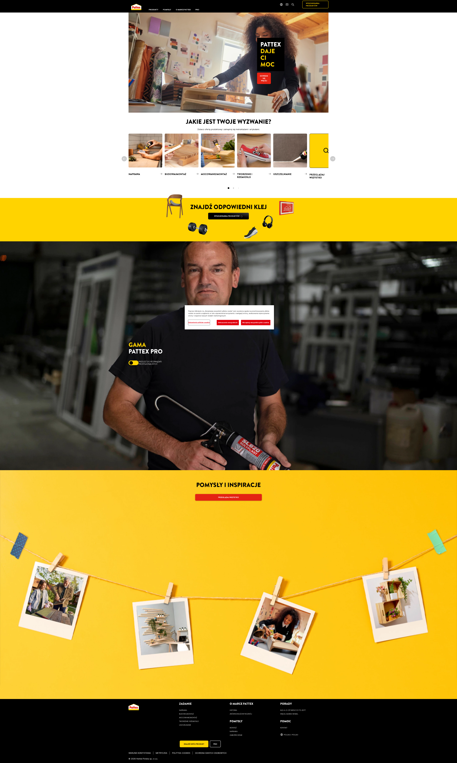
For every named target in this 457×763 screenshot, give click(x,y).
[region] (229, 317)
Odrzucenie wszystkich (228, 322)
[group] (228, 163)
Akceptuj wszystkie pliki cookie (255, 322)
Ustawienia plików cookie (199, 322)
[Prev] (124, 159)
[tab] (228, 188)
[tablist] (228, 188)
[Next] (332, 159)
